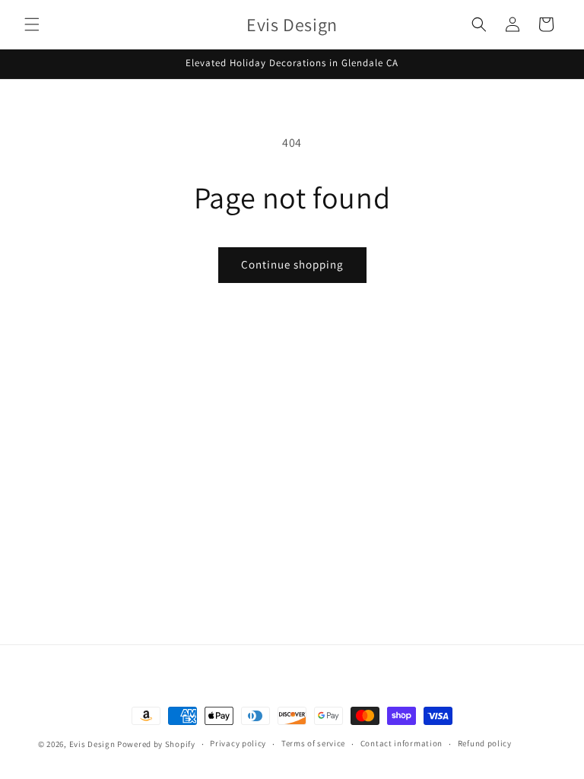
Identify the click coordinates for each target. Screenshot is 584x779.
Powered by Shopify (156, 744)
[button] (32, 24)
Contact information (401, 743)
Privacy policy (238, 743)
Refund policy (485, 743)
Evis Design (92, 744)
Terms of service (313, 743)
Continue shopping (292, 264)
